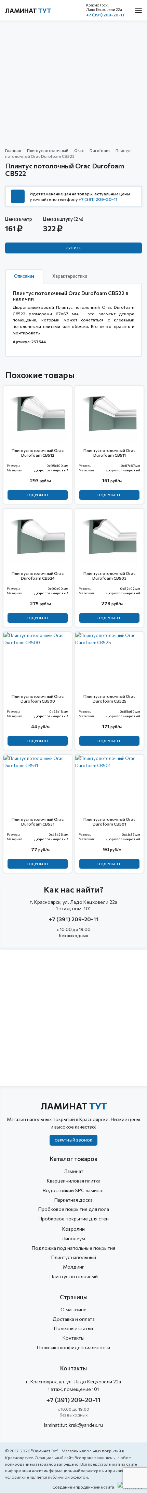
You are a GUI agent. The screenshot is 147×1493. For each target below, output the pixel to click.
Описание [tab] (24, 276)
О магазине (73, 1309)
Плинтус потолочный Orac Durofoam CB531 (38, 821)
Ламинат (28, 10)
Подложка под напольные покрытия (73, 1248)
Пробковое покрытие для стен (74, 1218)
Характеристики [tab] (69, 276)
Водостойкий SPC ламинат (73, 1190)
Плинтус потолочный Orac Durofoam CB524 (38, 575)
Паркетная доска (73, 1200)
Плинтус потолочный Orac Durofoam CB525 (109, 698)
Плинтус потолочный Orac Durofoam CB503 (109, 575)
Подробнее (38, 495)
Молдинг (73, 1267)
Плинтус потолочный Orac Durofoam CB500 (38, 698)
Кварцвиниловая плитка (74, 1181)
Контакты (73, 1338)
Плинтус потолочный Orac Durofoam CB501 (109, 821)
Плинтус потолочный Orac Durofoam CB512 (38, 452)
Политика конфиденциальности (73, 1347)
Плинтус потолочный (47, 150)
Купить (73, 248)
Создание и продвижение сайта (83, 1486)
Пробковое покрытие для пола (73, 1209)
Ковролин (73, 1229)
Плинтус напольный (73, 1257)
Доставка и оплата (74, 1319)
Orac (79, 150)
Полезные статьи (73, 1328)
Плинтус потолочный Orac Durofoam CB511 (109, 452)
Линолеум (73, 1238)
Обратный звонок (74, 1140)
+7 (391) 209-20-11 (105, 14)
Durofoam (100, 150)
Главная (13, 150)
